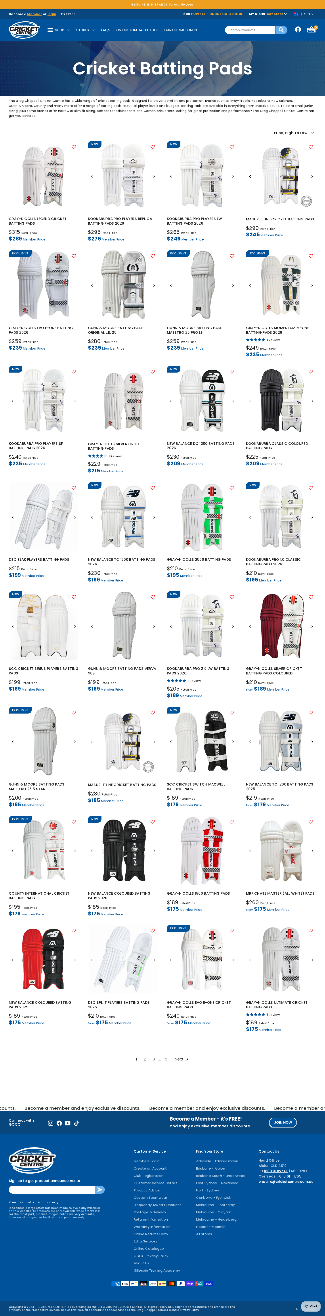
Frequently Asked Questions (158, 1204)
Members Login (147, 1161)
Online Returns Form (151, 1234)
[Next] (154, 176)
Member (34, 14)
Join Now (283, 1122)
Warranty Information (152, 1226)
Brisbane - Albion (210, 1168)
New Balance (281, 100)
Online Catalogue (149, 1248)
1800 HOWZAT (276, 1171)
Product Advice (147, 1190)
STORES (82, 30)
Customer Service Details (155, 1183)
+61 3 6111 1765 (289, 1176)
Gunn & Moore (20, 106)
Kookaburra (261, 100)
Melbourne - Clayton (213, 1212)
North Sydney (207, 1190)
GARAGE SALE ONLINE (181, 30)
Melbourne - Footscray (215, 1204)
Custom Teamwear (150, 1197)
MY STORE (266, 14)
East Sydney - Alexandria (217, 1183)
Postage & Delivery (150, 1212)
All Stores (204, 1234)
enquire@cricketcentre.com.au (286, 1181)
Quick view (44, 206)
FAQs (105, 30)
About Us (141, 1263)
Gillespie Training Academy (157, 1270)
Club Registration (149, 1175)
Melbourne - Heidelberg (216, 1219)
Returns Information (151, 1219)
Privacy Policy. (190, 1310)
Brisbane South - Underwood (220, 1175)
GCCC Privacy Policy (151, 1256)
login (52, 14)
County (40, 106)
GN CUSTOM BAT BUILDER (137, 30)
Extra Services (145, 1241)
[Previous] (92, 176)
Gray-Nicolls (240, 100)
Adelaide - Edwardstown (217, 1161)
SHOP (59, 30)
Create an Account (150, 1168)
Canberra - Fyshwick (213, 1197)
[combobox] (250, 30)
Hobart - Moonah (211, 1226)
